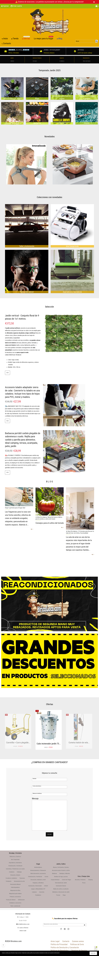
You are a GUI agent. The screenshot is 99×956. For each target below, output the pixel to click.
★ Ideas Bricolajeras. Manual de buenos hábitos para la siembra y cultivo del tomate (18, 518)
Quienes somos (78, 941)
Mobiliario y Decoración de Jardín (60, 892)
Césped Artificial (55, 879)
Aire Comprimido (15, 859)
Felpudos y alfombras (38, 883)
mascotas (41, 892)
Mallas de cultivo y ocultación (61, 889)
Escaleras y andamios (11, 878)
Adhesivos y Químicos (15, 856)
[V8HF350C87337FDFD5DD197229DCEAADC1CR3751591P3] (26, 164)
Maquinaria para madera (15, 893)
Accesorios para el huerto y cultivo (61, 870)
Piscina (58, 895)
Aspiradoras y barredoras (15, 862)
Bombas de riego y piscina (61, 876)
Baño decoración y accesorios (38, 873)
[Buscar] (96, 41)
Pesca (83, 883)
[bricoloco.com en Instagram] (68, 929)
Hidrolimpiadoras (15, 887)
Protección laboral (10, 899)
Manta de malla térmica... (18, 742)
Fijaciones (22, 878)
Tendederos (38, 895)
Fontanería (8, 881)
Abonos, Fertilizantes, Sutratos (61, 867)
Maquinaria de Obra (15, 890)
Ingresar (6, 6)
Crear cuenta (17, 6)
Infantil (46, 886)
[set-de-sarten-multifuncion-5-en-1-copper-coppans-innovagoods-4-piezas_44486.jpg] (73, 164)
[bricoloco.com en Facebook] (61, 929)
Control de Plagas (66, 879)
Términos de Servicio (79, 950)
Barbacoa (54, 873)
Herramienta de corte (19, 881)
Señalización (21, 899)
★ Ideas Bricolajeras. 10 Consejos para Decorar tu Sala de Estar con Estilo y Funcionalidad (49, 532)
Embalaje (19, 872)
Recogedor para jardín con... (79, 742)
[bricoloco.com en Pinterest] (64, 929)
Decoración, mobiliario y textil (38, 879)
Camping (90, 879)
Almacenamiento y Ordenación (38, 870)
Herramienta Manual (15, 884)
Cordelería (11, 872)
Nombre (34, 778)
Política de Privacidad (59, 944)
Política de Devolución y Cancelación (65, 947)
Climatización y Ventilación (15, 865)
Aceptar (93, 953)
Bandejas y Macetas (64, 873)
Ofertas (26, 38)
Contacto (7, 43)
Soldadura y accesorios (15, 903)
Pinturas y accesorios (15, 896)
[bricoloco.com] (49, 22)
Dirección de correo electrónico (51, 924)
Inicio (5, 38)
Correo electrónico (37, 786)
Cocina (46, 876)
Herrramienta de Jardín (61, 883)
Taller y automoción (15, 906)
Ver (7, 372)
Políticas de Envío (77, 944)
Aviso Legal (55, 941)
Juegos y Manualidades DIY (38, 889)
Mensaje (35, 798)
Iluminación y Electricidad (35, 886)
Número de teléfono (37, 793)
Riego (64, 895)
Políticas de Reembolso (59, 950)
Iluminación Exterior (61, 886)
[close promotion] (94, 2)
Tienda (15, 38)
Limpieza (34, 892)
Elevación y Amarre (15, 875)
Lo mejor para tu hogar (43, 38)
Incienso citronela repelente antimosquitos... (48, 740)
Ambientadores (38, 867)
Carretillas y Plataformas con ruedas (15, 869)
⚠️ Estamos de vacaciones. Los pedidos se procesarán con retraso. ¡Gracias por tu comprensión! (49, 2)
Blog (60, 38)
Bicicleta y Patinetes (80, 879)
